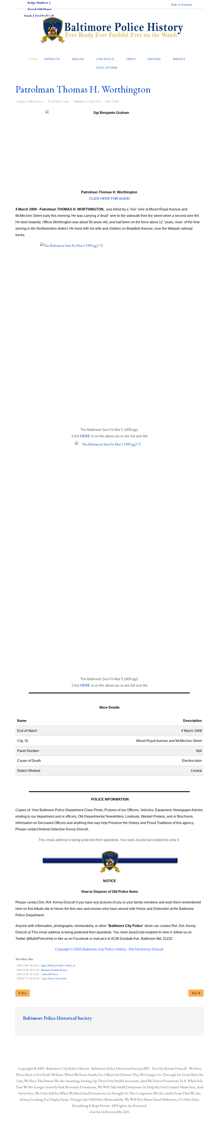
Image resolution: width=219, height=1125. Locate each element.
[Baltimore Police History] (109, 332)
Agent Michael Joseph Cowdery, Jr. (58, 965)
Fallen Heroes (35, 101)
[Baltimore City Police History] (112, 30)
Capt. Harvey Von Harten (54, 978)
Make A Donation (181, 4)
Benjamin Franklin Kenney (54, 970)
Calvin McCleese (49, 974)
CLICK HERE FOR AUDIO (109, 198)
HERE (85, 436)
